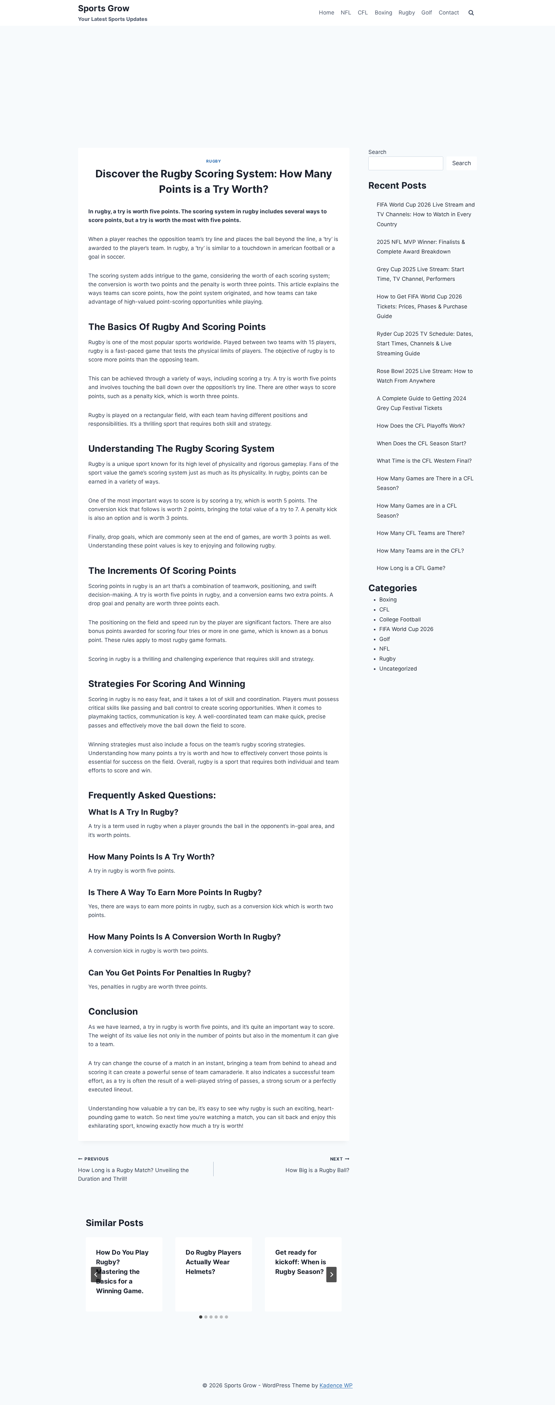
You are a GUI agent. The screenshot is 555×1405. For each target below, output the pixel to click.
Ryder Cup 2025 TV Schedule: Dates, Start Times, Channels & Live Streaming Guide (425, 344)
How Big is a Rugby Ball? (317, 1164)
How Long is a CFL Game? (411, 568)
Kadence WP (336, 1385)
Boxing (383, 12)
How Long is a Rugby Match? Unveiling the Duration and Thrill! (133, 1169)
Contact (449, 12)
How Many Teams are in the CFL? (420, 550)
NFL (346, 12)
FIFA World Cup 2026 (406, 629)
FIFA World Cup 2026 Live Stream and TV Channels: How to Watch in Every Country (426, 214)
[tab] (200, 1317)
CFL (363, 12)
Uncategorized (398, 668)
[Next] (331, 1274)
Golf (426, 12)
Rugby (407, 12)
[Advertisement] (277, 74)
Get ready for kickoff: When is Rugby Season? (300, 1262)
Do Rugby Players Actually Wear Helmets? (213, 1262)
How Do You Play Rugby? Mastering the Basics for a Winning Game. (122, 1272)
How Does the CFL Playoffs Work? (421, 425)
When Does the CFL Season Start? (421, 443)
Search (377, 152)
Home (326, 12)
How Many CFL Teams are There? (421, 533)
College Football (400, 619)
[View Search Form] (471, 13)
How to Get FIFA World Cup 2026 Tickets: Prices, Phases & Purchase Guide (422, 306)
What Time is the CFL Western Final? (424, 461)
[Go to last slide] (96, 1274)
